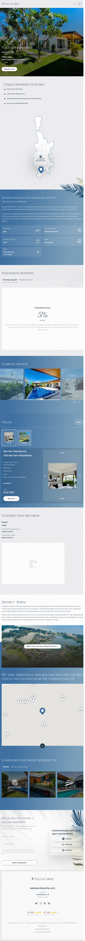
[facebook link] (45, 903)
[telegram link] (49, 903)
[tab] (10, 279)
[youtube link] (36, 903)
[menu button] (80, 4)
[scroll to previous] (74, 402)
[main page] (10, 4)
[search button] (42, 745)
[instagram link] (41, 903)
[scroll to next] (79, 402)
